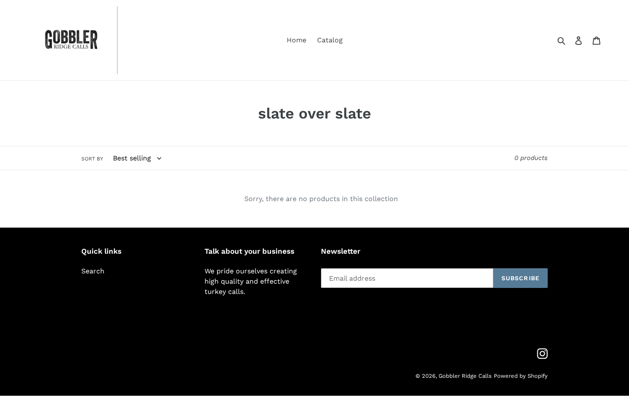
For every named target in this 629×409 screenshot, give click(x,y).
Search (92, 271)
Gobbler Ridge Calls (465, 376)
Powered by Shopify (521, 376)
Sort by (92, 159)
